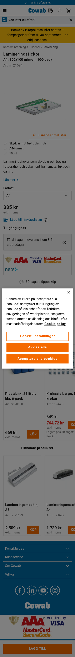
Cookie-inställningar (37, 336)
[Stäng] (69, 292)
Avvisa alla (37, 347)
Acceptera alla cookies (38, 359)
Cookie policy (55, 324)
